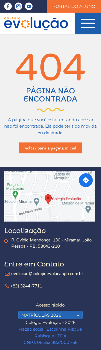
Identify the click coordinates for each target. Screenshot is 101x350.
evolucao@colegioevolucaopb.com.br (47, 273)
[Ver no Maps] (50, 196)
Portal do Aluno (73, 6)
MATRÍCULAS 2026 (41, 315)
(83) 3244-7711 (26, 286)
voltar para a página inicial (50, 148)
